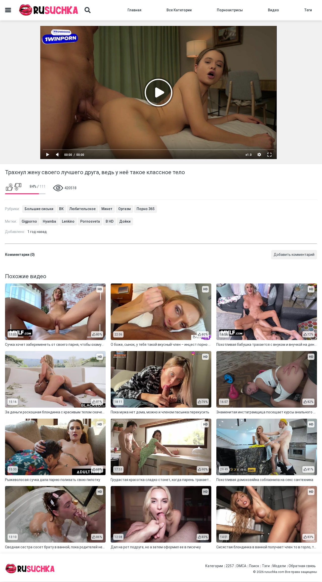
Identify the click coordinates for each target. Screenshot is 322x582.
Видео (273, 10)
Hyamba (49, 221)
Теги (308, 10)
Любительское (82, 209)
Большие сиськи (39, 209)
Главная (134, 10)
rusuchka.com (274, 572)
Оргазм (124, 209)
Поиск (254, 566)
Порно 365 (145, 209)
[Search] (88, 10)
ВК (61, 209)
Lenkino (68, 221)
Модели (279, 566)
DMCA (241, 566)
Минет (106, 209)
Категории (214, 566)
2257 (230, 566)
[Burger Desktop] (8, 10)
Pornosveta (90, 221)
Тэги (266, 566)
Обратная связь (302, 566)
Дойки (125, 221)
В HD (109, 221)
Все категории (179, 10)
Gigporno (29, 221)
